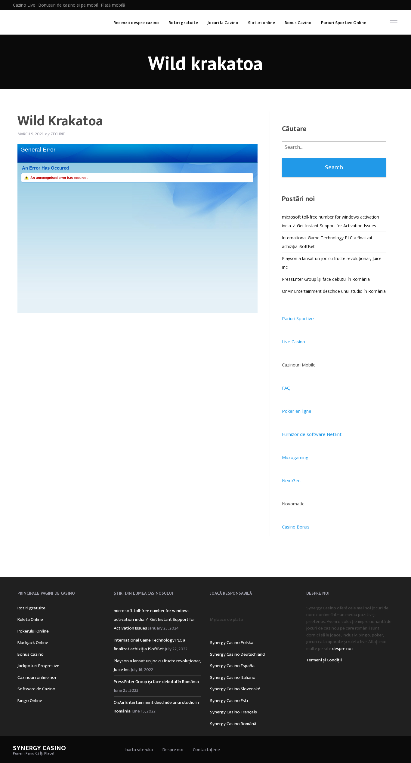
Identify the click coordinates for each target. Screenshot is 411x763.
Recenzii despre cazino (136, 22)
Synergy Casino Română (233, 724)
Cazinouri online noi (36, 677)
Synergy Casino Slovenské (235, 689)
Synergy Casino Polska (231, 642)
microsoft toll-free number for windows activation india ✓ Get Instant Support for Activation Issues (154, 619)
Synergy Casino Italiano (232, 677)
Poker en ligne (296, 411)
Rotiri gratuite (183, 22)
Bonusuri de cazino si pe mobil (68, 5)
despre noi (342, 648)
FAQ (286, 388)
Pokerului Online (33, 631)
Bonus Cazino (298, 22)
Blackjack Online (32, 642)
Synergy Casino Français (233, 712)
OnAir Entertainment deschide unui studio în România (334, 291)
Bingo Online (29, 700)
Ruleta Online (30, 619)
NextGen (291, 480)
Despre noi (172, 749)
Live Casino (293, 342)
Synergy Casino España (232, 666)
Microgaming (295, 457)
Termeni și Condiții (324, 660)
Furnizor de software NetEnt (311, 434)
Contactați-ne (206, 749)
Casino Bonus (296, 527)
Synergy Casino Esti (229, 700)
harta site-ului (139, 749)
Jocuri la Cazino (223, 22)
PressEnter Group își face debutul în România (326, 279)
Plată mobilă (113, 5)
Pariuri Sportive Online (343, 22)
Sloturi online (261, 22)
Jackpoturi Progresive (38, 666)
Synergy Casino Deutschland (237, 654)
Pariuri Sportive (298, 318)
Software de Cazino (36, 689)
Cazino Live (24, 5)
